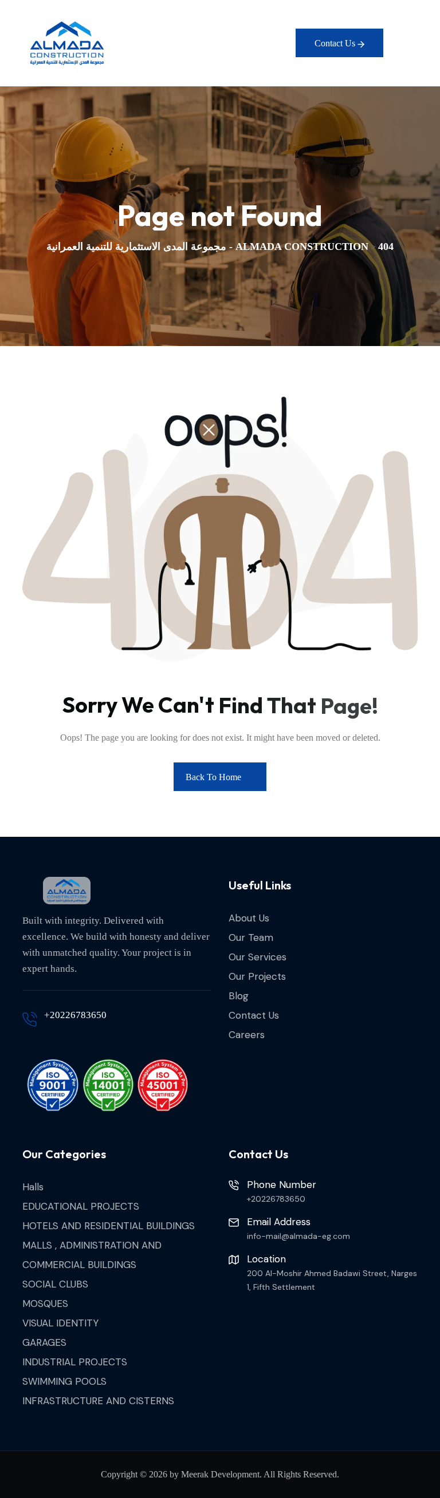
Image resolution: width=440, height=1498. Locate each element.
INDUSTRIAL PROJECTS (74, 1362)
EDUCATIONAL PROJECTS (80, 1206)
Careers (247, 1034)
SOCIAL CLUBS (55, 1284)
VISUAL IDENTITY (60, 1323)
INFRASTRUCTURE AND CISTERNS (98, 1400)
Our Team (251, 937)
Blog (239, 996)
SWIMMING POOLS (64, 1381)
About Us (249, 918)
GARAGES (44, 1342)
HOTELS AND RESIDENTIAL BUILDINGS (108, 1225)
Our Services (257, 957)
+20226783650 (75, 1015)
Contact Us (254, 1015)
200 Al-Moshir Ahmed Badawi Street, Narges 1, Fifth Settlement (332, 1280)
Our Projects (257, 976)
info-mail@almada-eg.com (298, 1236)
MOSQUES (45, 1303)
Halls (33, 1187)
